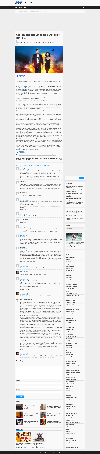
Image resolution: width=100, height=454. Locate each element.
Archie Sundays (69, 277)
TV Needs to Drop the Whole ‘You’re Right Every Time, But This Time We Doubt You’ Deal (74, 195)
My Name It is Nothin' (70, 350)
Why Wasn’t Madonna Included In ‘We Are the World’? (19, 422)
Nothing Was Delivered (70, 354)
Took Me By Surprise (70, 424)
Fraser (21, 168)
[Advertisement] (50, 22)
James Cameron (40, 154)
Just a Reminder (69, 332)
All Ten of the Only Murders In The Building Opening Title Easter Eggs (43, 422)
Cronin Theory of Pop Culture (71, 293)
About (25, 7)
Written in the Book (69, 445)
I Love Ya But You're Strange (71, 322)
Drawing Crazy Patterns (70, 302)
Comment (18, 365)
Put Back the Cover (69, 386)
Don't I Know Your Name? (70, 300)
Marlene (22, 235)
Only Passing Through (70, 356)
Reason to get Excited (70, 390)
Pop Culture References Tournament (73, 372)
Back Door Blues (69, 279)
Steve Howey (49, 154)
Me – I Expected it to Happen (71, 343)
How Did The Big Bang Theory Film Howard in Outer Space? (43, 415)
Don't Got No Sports (69, 298)
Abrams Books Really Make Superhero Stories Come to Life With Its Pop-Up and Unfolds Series (27, 158)
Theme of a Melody (69, 411)
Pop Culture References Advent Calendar (74, 368)
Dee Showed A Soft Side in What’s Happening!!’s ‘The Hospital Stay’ (74, 190)
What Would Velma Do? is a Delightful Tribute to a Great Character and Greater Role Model (51, 158)
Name (18, 380)
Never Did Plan (68, 352)
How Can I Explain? (69, 313)
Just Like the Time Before (71, 336)
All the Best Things (69, 268)
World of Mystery (69, 442)
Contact (20, 7)
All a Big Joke (68, 264)
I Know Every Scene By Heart (71, 320)
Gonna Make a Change (70, 311)
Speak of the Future (70, 399)
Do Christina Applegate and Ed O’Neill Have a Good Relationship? (19, 415)
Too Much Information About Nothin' (73, 422)
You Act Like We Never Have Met (72, 447)
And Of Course (68, 273)
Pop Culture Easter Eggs (70, 363)
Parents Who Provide (70, 359)
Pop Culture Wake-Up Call (71, 379)
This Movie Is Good (69, 418)
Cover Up (67, 291)
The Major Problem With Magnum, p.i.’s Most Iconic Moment (73, 199)
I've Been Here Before (70, 327)
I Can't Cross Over (69, 318)
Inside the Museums (70, 329)
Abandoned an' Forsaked (70, 257)
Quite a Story (68, 388)
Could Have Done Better (70, 289)
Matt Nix (45, 154)
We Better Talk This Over (70, 433)
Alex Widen (68, 193)
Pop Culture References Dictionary (72, 370)
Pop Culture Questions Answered (72, 365)
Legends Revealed (69, 341)
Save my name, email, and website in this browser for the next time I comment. (34, 394)
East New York (26, 154)
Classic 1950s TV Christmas (71, 282)
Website (18, 389)
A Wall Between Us (69, 255)
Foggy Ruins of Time (70, 304)
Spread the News (69, 402)
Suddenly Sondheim (69, 404)
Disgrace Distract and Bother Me (72, 295)
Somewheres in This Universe (71, 397)
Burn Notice (50, 97)
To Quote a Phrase (69, 420)
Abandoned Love (69, 259)
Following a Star (69, 307)
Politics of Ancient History (71, 361)
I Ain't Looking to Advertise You (72, 316)
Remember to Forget (70, 393)
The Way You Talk (69, 408)
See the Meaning (69, 395)
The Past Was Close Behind (71, 406)
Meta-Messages (69, 345)
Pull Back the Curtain (70, 384)
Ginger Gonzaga (33, 154)
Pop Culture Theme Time (70, 377)
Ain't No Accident (69, 261)
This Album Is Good (69, 415)
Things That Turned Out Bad (71, 413)
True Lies (25, 86)
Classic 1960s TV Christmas (71, 284)
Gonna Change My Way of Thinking (72, 309)
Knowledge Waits (69, 338)
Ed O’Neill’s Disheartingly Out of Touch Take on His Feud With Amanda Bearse (74, 204)
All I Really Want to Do (70, 266)
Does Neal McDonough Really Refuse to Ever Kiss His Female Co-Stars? (43, 407)
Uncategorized (68, 431)
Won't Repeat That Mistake (71, 440)
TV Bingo (67, 429)
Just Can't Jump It (69, 334)
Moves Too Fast (69, 347)
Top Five (67, 427)
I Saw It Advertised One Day (71, 325)
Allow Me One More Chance (71, 270)
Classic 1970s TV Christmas (71, 286)
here (69, 242)
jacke (67, 190)
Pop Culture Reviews (70, 375)
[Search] (83, 7)
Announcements (69, 275)
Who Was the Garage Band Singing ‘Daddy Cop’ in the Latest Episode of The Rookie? (19, 407)
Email (17, 385)
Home (16, 7)
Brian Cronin (23, 271)
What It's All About (69, 436)
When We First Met (69, 438)
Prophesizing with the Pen (71, 381)
